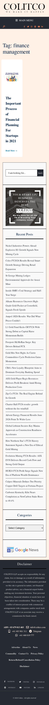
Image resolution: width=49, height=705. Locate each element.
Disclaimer (24, 666)
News (35, 647)
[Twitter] (28, 27)
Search (40, 173)
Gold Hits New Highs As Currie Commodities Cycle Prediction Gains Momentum (23, 357)
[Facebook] (24, 27)
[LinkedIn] (42, 27)
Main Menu (25, 20)
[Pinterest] (35, 27)
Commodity (11, 653)
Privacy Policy (37, 653)
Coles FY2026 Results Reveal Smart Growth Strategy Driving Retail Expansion (23, 265)
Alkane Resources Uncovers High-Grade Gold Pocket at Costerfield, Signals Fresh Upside (22, 305)
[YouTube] (38, 27)
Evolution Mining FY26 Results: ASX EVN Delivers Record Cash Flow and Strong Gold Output (24, 460)
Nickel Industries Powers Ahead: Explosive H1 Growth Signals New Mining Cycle (22, 250)
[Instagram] (31, 27)
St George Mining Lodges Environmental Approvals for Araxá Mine (23, 280)
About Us (26, 647)
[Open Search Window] (4, 26)
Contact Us (24, 653)
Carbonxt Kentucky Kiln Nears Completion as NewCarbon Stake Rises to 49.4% (24, 496)
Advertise (15, 647)
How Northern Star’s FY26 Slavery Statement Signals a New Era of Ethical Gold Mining (24, 445)
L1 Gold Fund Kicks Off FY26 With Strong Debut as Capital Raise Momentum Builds (23, 331)
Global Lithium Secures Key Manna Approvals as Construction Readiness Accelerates (24, 430)
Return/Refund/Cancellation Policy (24, 659)
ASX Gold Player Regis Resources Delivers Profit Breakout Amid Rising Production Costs (23, 383)
